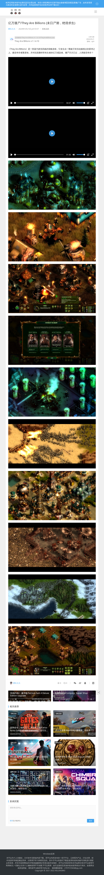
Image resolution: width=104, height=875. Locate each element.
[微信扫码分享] (75, 683)
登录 (11, 821)
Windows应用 (48, 854)
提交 (90, 821)
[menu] (95, 11)
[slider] (39, 103)
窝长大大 (11, 29)
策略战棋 (45, 29)
